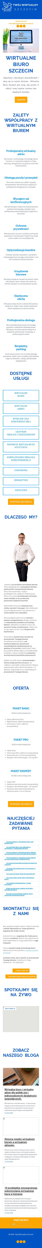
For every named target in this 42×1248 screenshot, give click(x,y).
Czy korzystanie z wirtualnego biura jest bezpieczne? (18, 842)
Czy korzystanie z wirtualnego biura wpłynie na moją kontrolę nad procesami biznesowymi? (20, 853)
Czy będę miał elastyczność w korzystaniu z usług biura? (20, 869)
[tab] (21, 842)
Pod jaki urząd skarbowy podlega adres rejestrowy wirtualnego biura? (18, 894)
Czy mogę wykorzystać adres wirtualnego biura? (19, 878)
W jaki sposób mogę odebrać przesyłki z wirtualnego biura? (18, 889)
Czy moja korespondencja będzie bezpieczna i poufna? (20, 864)
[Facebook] (18, 26)
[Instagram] (24, 26)
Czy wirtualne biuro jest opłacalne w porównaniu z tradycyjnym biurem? (17, 848)
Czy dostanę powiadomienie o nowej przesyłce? (17, 884)
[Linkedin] (21, 26)
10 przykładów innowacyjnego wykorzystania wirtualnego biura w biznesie (20, 1191)
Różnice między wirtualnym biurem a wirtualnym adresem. (19, 1142)
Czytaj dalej (8, 1113)
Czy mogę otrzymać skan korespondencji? (20, 874)
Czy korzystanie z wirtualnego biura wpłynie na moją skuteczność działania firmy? (20, 858)
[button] (21, 100)
